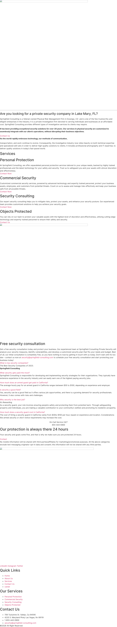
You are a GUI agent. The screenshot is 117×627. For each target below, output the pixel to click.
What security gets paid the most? (15, 373)
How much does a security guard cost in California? (22, 412)
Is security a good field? (10, 390)
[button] (58, 110)
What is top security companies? (14, 363)
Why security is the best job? (12, 399)
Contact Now (6, 173)
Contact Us (5, 222)
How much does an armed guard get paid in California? (24, 382)
